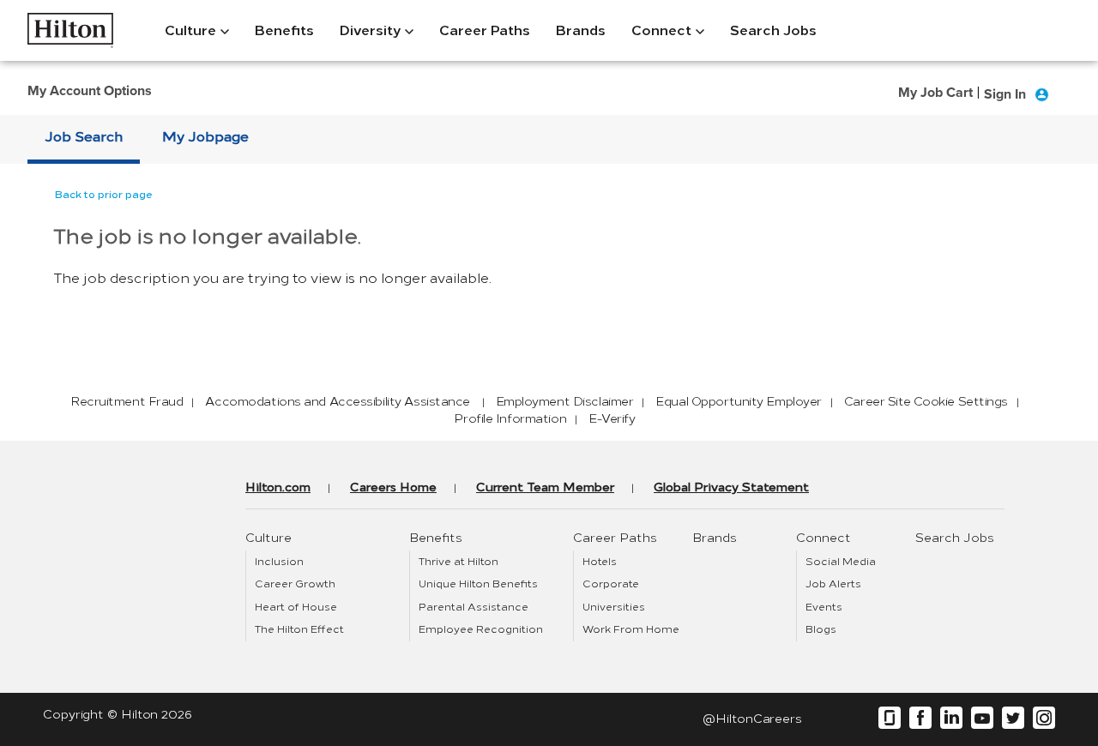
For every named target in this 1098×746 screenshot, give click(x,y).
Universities (613, 607)
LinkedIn (951, 718)
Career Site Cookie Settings (926, 401)
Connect (661, 30)
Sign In (1005, 94)
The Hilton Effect (299, 629)
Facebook (920, 718)
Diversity (370, 30)
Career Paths (484, 30)
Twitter (1013, 718)
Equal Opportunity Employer (738, 401)
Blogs (820, 629)
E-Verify (611, 419)
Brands (581, 30)
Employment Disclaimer (565, 401)
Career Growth (295, 584)
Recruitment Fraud (127, 401)
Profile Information (510, 419)
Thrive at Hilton (458, 562)
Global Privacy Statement (731, 487)
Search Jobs (773, 30)
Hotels (599, 562)
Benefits (284, 30)
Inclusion (279, 562)
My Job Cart (935, 92)
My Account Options (89, 90)
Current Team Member (545, 487)
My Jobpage (205, 137)
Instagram (1044, 718)
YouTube (982, 718)
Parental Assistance (473, 607)
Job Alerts (833, 584)
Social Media (840, 562)
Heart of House (296, 607)
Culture (190, 30)
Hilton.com (278, 487)
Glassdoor (889, 718)
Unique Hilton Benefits (478, 584)
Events (823, 607)
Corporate (610, 584)
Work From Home (630, 629)
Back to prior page (104, 195)
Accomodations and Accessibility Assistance (339, 401)
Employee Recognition (481, 629)
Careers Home (393, 487)
